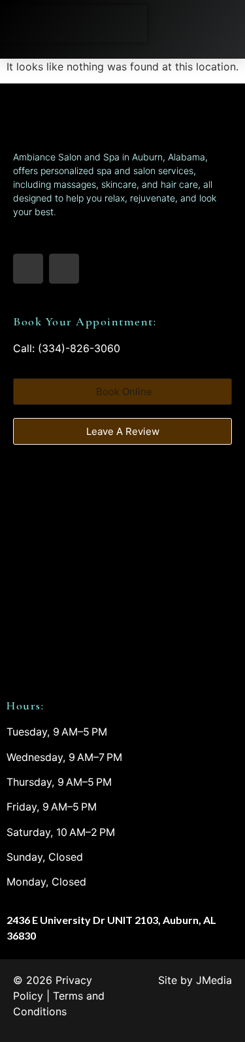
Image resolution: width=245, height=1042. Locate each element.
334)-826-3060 (81, 348)
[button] (224, 24)
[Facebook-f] (28, 269)
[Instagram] (64, 269)
